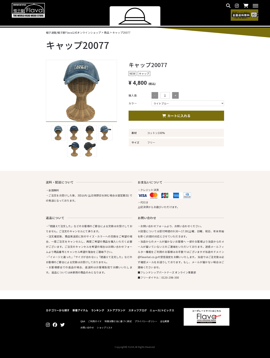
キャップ (144, 73)
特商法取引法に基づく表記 (118, 321)
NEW (132, 73)
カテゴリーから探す (58, 310)
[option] (81, 91)
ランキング (97, 310)
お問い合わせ (87, 327)
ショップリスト (105, 327)
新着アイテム (80, 310)
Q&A (82, 321)
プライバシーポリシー (146, 321)
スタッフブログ (137, 310)
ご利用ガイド (95, 321)
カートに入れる (178, 115)
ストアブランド (116, 310)
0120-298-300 (170, 277)
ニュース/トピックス (162, 310)
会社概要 (164, 321)
